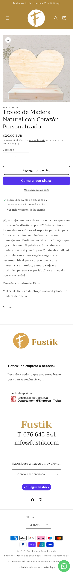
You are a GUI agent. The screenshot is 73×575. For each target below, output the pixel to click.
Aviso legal (49, 567)
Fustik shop (33, 551)
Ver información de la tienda (26, 209)
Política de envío (30, 567)
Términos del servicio (22, 561)
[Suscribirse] (57, 473)
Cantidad (8, 149)
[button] (7, 18)
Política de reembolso (56, 555)
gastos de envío (37, 140)
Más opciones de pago (36, 189)
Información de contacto (52, 561)
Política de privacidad (28, 555)
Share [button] (10, 307)
